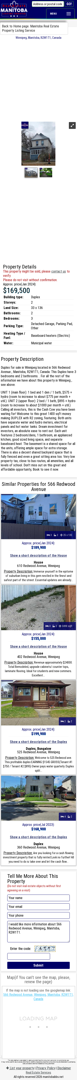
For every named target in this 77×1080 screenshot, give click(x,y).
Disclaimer (64, 1068)
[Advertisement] (38, 80)
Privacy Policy (45, 1068)
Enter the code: (20, 949)
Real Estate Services (38, 1072)
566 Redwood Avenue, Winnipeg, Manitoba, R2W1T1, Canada (38, 997)
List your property (21, 1068)
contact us (58, 271)
